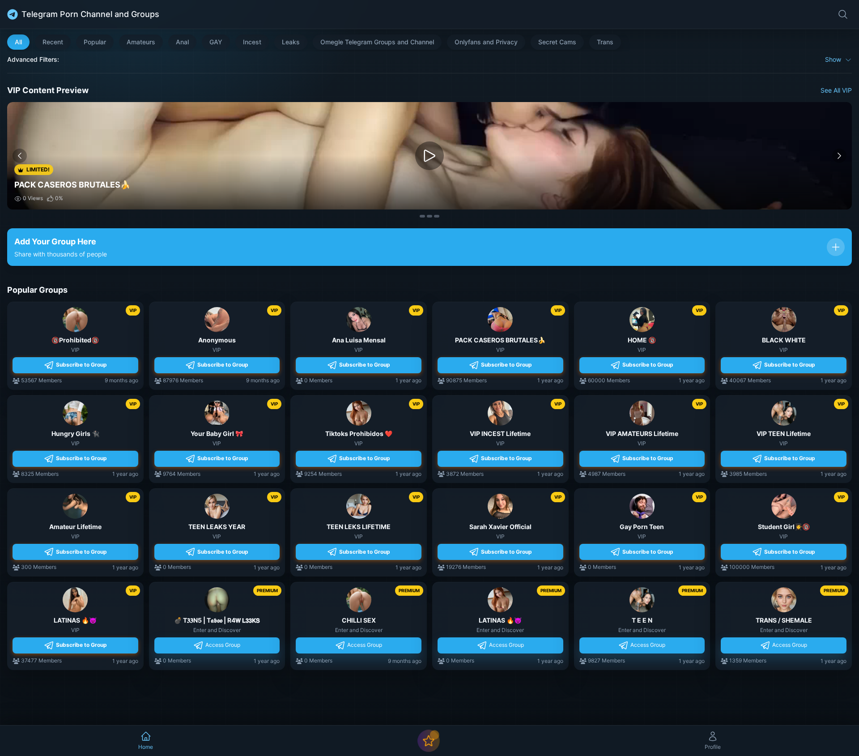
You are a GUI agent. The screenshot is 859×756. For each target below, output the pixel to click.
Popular (95, 42)
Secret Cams (557, 42)
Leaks (291, 42)
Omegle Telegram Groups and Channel (377, 42)
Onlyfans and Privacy (486, 42)
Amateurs (141, 42)
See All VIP (836, 90)
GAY (215, 42)
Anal (182, 42)
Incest (252, 42)
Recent (53, 42)
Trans (605, 42)
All (18, 42)
